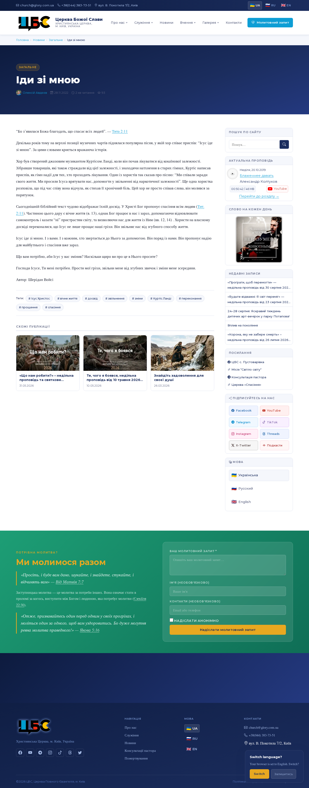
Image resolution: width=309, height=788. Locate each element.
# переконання (190, 298)
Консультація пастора (248, 377)
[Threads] (70, 753)
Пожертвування (136, 758)
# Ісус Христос (39, 298)
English (241, 501)
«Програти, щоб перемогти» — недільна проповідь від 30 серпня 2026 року (259, 285)
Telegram (243, 422)
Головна (22, 40)
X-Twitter (243, 445)
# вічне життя (67, 298)
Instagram (243, 434)
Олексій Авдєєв (35, 92)
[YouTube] (30, 753)
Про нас (118, 22)
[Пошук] (284, 144)
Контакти (234, 22)
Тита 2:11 (120, 131)
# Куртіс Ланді (160, 298)
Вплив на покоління (243, 325)
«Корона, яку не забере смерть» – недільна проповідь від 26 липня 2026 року (258, 337)
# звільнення (114, 298)
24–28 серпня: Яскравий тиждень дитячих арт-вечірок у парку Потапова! (259, 313)
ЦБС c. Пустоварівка (247, 362)
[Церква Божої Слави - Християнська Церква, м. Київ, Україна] (34, 22)
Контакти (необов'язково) (195, 601)
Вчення (186, 22)
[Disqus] (115, 458)
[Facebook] (20, 753)
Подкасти (274, 445)
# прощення (28, 307)
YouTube (274, 410)
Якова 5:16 (89, 630)
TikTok (272, 422)
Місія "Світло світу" (246, 369)
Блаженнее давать (256, 176)
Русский (242, 488)
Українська (244, 475)
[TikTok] (60, 753)
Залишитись (283, 774)
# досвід (91, 298)
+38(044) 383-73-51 (76, 5)
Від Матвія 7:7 (69, 581)
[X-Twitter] (80, 753)
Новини (166, 22)
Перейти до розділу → (259, 196)
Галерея (209, 22)
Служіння (142, 22)
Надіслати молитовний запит (228, 630)
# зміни (137, 298)
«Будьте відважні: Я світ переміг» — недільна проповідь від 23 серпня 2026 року (259, 299)
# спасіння (53, 307)
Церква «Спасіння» (246, 384)
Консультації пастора (140, 750)
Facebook (244, 410)
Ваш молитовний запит (193, 551)
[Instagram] (50, 753)
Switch (259, 774)
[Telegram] (40, 753)
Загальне (56, 40)
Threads (273, 434)
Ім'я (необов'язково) (189, 582)
